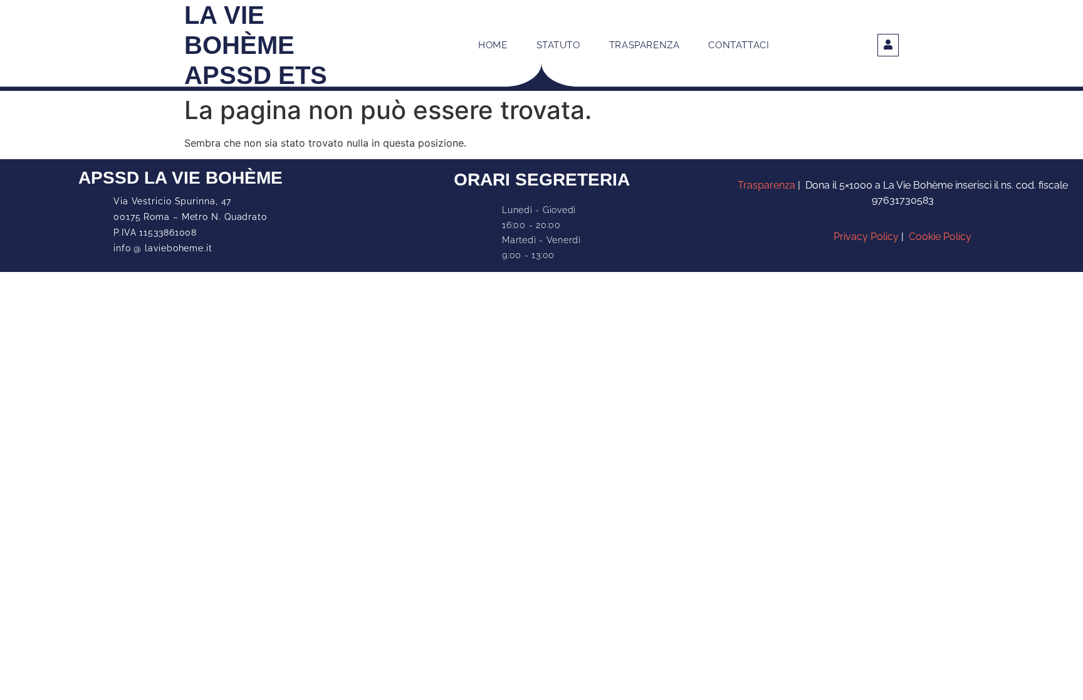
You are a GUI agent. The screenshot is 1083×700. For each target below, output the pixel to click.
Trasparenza (768, 185)
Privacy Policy (866, 237)
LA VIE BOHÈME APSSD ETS (255, 45)
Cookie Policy (940, 237)
